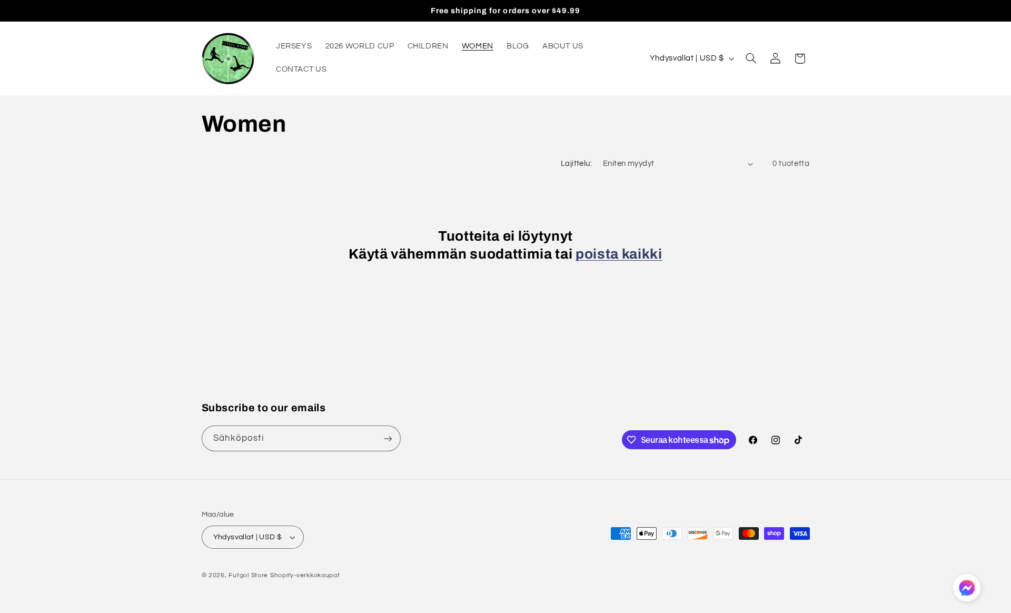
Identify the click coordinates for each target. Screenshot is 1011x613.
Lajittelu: (576, 163)
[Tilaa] (387, 438)
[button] (751, 58)
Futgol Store (248, 575)
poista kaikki (619, 254)
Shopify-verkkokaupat (305, 575)
